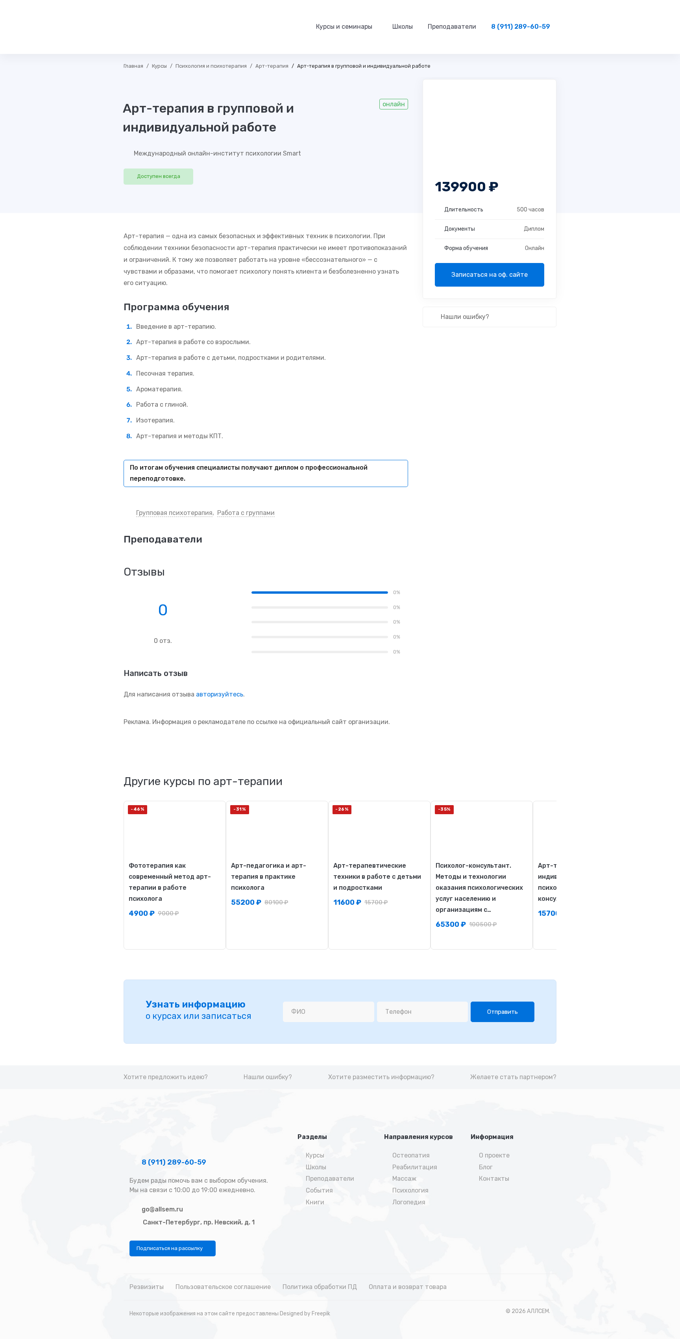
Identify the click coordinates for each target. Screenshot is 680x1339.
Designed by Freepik (305, 1313)
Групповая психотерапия (174, 513)
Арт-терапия (271, 66)
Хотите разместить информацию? (381, 1077)
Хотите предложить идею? (166, 1077)
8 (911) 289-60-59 (173, 1162)
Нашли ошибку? (464, 316)
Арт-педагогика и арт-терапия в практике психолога (268, 876)
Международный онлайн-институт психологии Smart (217, 153)
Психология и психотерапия (211, 66)
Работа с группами (246, 513)
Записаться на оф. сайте (489, 274)
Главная (133, 66)
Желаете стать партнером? (513, 1077)
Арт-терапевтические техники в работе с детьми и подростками (377, 876)
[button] (172, 1248)
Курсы (159, 66)
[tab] (203, 781)
